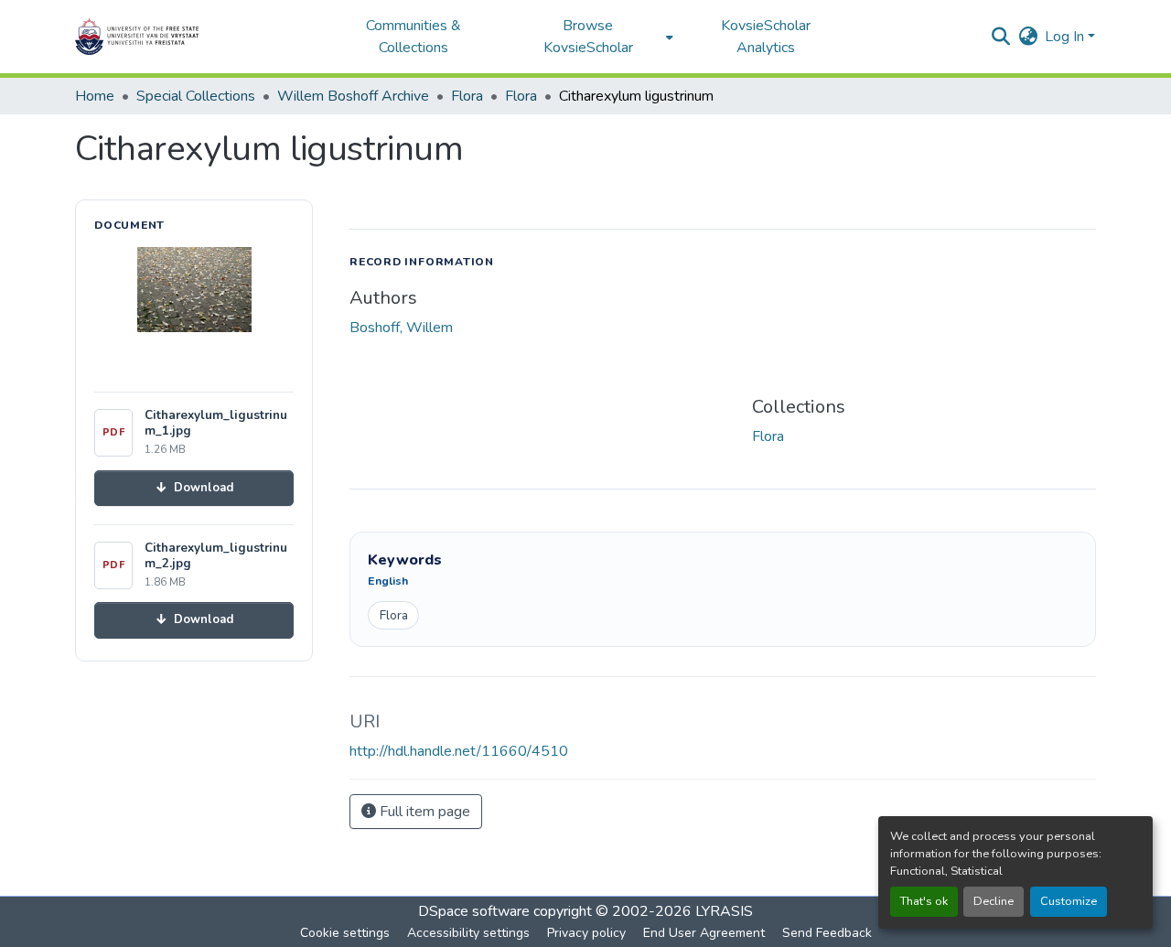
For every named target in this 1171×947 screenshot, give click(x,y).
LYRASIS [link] (724, 911)
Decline (993, 901)
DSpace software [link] (474, 911)
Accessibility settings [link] (468, 933)
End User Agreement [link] (704, 933)
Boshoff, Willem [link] (401, 327)
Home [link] (94, 96)
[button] (194, 36)
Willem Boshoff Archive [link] (353, 96)
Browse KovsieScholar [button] (588, 37)
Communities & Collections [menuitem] (413, 37)
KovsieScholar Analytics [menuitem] (766, 37)
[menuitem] (593, 36)
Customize (1068, 901)
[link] (194, 488)
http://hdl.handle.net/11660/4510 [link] (458, 751)
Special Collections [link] (195, 96)
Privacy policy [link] (586, 933)
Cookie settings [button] (345, 933)
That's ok (924, 901)
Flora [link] (467, 96)
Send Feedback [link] (827, 933)
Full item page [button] (423, 812)
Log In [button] (1066, 37)
